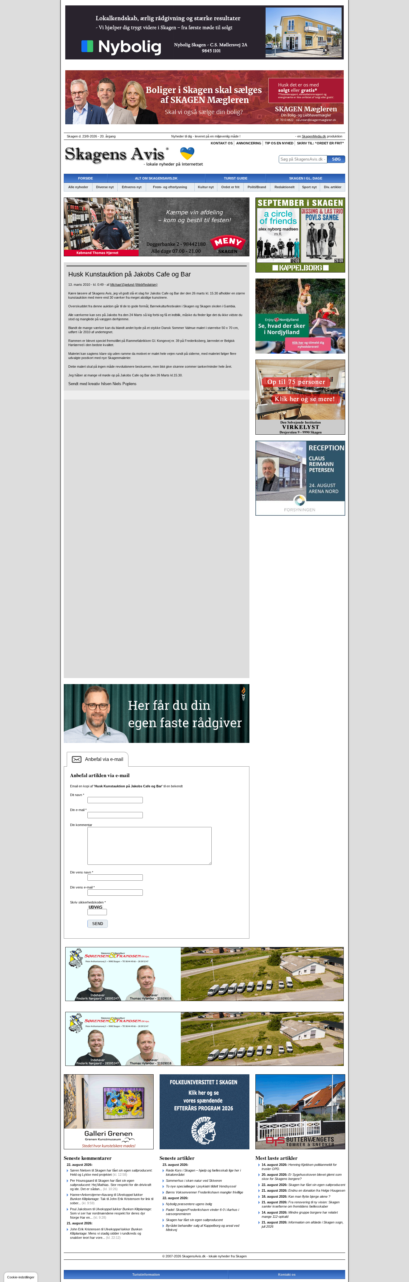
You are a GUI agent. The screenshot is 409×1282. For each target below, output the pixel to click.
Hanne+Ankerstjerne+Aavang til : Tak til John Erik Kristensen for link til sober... (111, 1199)
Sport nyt (309, 187)
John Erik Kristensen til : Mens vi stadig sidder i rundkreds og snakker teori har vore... (106, 1233)
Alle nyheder (78, 187)
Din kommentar (81, 825)
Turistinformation (146, 1274)
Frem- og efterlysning (170, 187)
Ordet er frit (230, 187)
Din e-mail (78, 810)
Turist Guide (235, 178)
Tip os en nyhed (279, 143)
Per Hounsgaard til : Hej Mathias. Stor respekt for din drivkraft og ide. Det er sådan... (110, 1185)
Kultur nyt (206, 187)
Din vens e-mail (82, 887)
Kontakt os (222, 143)
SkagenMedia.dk (314, 136)
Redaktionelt (285, 187)
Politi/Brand (257, 187)
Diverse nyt (105, 187)
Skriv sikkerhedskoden (88, 902)
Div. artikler (332, 187)
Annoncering (248, 143)
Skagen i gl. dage (305, 178)
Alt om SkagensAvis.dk (156, 178)
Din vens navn (81, 872)
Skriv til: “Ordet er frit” (320, 143)
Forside (85, 178)
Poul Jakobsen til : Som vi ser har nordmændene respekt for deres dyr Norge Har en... (111, 1213)
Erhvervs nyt (132, 187)
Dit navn (77, 795)
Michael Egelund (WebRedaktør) (133, 284)
